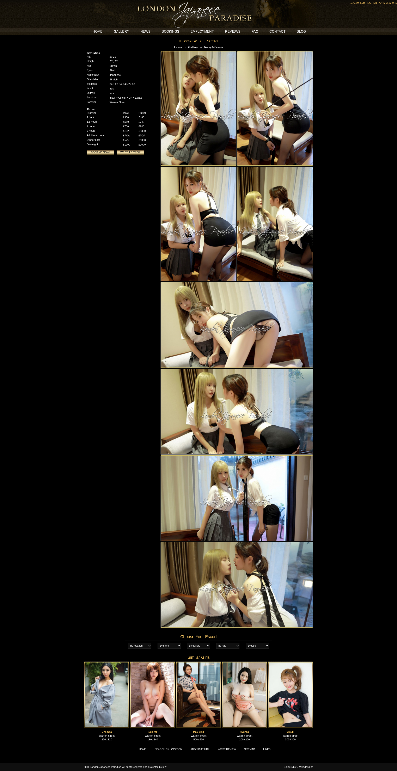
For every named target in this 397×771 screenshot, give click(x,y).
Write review (227, 749)
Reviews (232, 31)
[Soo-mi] (152, 663)
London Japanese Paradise (105, 767)
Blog (301, 31)
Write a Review (130, 152)
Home (98, 31)
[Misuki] (290, 663)
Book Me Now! (100, 152)
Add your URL (199, 749)
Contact (277, 31)
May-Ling (198, 731)
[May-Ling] (198, 663)
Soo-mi (152, 731)
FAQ (255, 31)
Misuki (290, 731)
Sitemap (249, 749)
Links (266, 749)
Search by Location (168, 749)
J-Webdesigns (305, 767)
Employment (202, 31)
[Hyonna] (244, 663)
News (145, 31)
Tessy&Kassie (213, 47)
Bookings (170, 31)
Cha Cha (107, 731)
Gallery (121, 31)
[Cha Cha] (106, 663)
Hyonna (244, 731)
